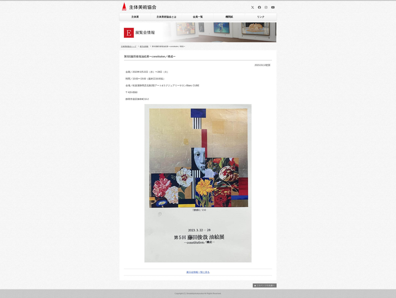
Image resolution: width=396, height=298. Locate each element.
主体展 (135, 16)
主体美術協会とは (166, 16)
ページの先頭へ (265, 285)
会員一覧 (198, 16)
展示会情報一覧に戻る (198, 272)
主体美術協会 (139, 7)
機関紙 (229, 16)
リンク (261, 16)
